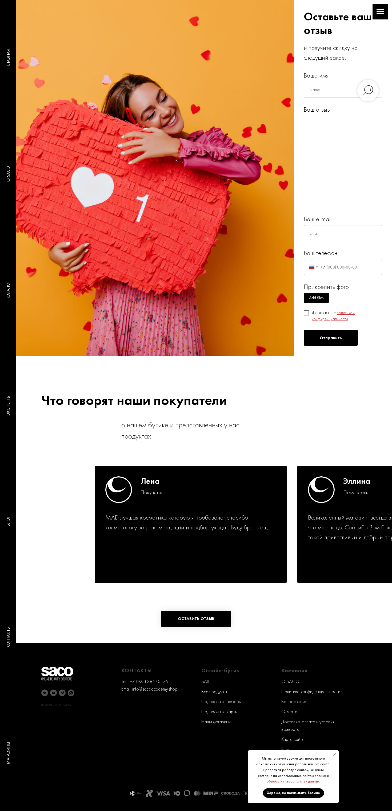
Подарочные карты (219, 711)
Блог (285, 749)
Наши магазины (216, 722)
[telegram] (62, 693)
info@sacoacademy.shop (154, 689)
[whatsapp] (71, 693)
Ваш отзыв (317, 109)
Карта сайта (293, 739)
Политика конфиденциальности (310, 691)
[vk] (44, 693)
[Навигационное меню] (380, 11)
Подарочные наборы (221, 701)
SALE (205, 681)
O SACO (8, 174)
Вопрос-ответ (294, 701)
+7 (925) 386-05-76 (149, 681)
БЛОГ (8, 521)
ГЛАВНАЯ (8, 57)
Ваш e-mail (318, 219)
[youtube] (53, 693)
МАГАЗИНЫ (8, 753)
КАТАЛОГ (8, 289)
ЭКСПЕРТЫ (8, 405)
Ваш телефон (320, 253)
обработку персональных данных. (293, 781)
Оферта (289, 711)
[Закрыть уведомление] (334, 754)
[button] (196, 619)
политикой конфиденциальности (333, 316)
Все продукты (214, 691)
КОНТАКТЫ (8, 637)
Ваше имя (316, 75)
